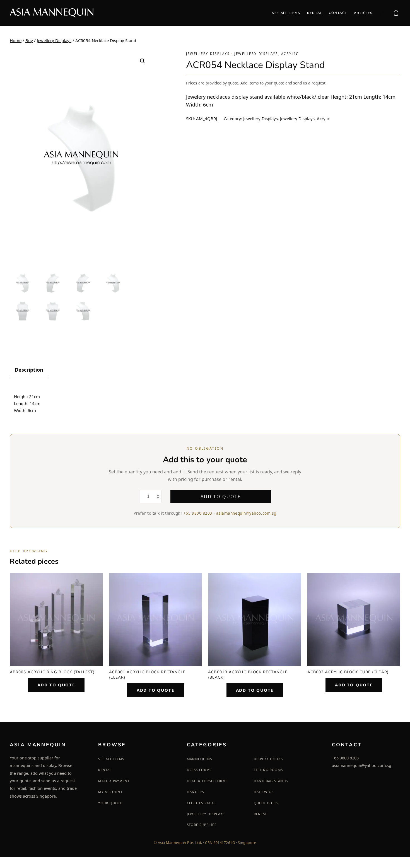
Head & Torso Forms (207, 781)
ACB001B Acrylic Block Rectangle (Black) (248, 674)
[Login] (382, 13)
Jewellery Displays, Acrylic (266, 54)
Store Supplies (201, 825)
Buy (29, 40)
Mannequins (199, 759)
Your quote (110, 803)
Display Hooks (268, 759)
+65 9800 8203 (198, 513)
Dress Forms (199, 770)
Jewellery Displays (54, 40)
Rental (105, 770)
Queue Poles (266, 803)
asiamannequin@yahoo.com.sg (246, 513)
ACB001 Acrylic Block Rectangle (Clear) (147, 674)
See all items (111, 759)
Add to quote (220, 496)
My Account (110, 792)
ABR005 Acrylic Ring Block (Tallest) (52, 672)
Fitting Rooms (268, 770)
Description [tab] (29, 369)
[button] (143, 61)
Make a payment (113, 781)
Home (15, 40)
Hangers (195, 792)
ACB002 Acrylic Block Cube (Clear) (348, 672)
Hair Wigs (264, 792)
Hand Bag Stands (271, 781)
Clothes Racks (201, 803)
